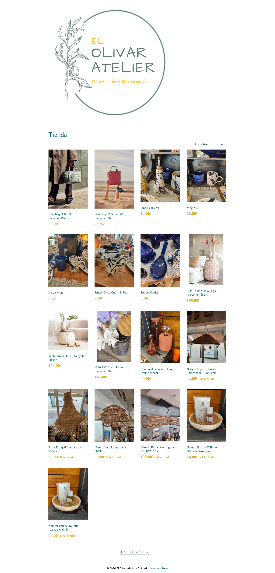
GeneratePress (159, 568)
